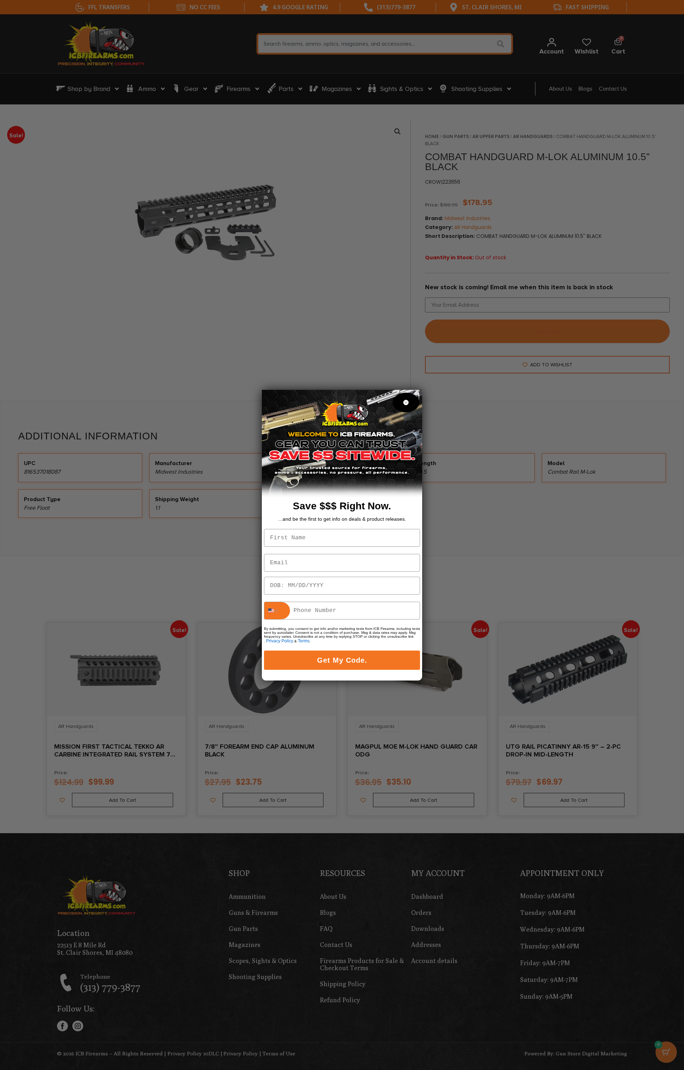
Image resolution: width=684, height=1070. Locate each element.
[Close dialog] (406, 402)
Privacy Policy (279, 640)
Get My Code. (342, 660)
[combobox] (277, 610)
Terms (304, 640)
